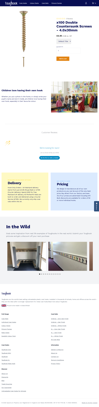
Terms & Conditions (57, 360)
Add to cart (63, 58)
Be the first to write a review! (49, 158)
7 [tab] (52, 274)
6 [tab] (50, 274)
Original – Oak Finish (58, 322)
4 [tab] (46, 274)
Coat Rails (45, 3)
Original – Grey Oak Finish (59, 318)
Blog (3, 380)
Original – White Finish (58, 325)
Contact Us (54, 356)
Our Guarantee (6, 387)
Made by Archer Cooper (89, 403)
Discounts (5, 377)
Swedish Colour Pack (9, 336)
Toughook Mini (6, 353)
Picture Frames (57, 3)
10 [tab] (58, 274)
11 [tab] (60, 274)
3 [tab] (44, 274)
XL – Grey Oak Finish (58, 329)
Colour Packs (34, 3)
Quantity (59, 46)
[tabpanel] (26, 256)
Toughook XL (6, 360)
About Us (54, 353)
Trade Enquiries (7, 384)
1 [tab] (40, 274)
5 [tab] (48, 274)
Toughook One (6, 349)
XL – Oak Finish (56, 332)
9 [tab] (56, 274)
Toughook (5, 356)
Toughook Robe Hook (8, 363)
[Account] (86, 3)
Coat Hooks (23, 3)
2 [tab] (42, 274)
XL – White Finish (57, 336)
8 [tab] (54, 274)
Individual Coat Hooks (9, 322)
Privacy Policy (55, 363)
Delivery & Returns (57, 349)
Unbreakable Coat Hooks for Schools (14, 391)
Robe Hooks (5, 332)
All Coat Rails (55, 339)
